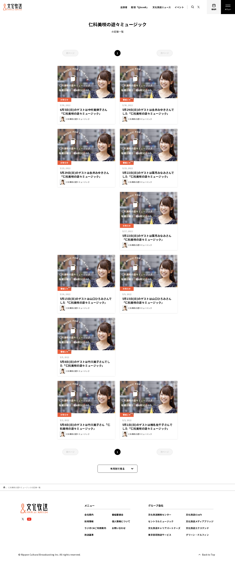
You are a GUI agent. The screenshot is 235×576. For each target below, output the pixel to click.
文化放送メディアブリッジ (199, 521)
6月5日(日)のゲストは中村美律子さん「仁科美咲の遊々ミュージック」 (83, 111)
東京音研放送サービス (159, 534)
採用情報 (89, 521)
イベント (179, 7)
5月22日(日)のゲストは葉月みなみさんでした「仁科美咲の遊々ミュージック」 (148, 174)
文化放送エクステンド (197, 528)
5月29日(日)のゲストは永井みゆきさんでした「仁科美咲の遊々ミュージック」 (148, 111)
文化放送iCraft (194, 514)
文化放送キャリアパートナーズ (164, 528)
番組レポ (127, 99)
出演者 (123, 7)
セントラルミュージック (160, 521)
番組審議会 (117, 514)
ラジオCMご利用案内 (95, 528)
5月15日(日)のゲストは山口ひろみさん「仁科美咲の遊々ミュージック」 (146, 300)
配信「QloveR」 (140, 7)
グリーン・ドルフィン (197, 534)
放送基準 (89, 534)
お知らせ (64, 99)
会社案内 (89, 514)
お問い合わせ (119, 528)
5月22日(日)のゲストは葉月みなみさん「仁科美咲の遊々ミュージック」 (146, 237)
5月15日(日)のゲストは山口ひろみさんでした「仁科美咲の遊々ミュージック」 (86, 300)
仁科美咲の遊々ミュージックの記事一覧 (24, 487)
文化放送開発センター (159, 514)
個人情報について (121, 521)
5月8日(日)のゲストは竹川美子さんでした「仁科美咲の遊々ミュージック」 (85, 363)
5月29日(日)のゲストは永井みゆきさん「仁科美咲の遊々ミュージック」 (84, 174)
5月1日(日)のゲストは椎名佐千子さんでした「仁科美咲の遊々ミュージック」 (147, 426)
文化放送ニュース (162, 7)
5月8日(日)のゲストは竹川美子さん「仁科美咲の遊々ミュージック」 (85, 426)
